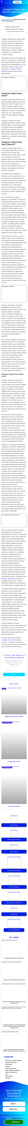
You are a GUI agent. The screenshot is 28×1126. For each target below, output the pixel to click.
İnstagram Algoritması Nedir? (12, 27)
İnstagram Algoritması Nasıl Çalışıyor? (14, 29)
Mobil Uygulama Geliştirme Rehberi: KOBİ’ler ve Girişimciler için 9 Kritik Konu (14, 1050)
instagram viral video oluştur (9, 640)
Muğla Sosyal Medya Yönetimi (14, 716)
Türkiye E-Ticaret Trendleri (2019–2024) (14, 980)
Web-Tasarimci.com (6, 19)
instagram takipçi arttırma (9, 578)
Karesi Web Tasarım (14, 806)
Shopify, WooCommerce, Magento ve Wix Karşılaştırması (14, 1002)
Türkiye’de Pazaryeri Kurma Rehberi (14, 958)
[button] (26, 2)
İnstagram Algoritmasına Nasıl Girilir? (15, 31)
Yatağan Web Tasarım (14, 761)
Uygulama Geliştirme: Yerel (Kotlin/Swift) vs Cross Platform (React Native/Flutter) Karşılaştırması (14, 1026)
